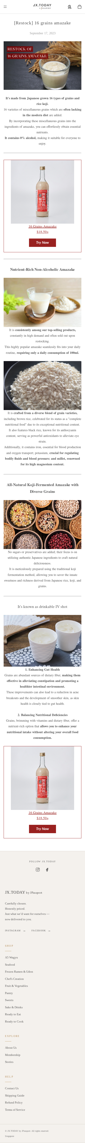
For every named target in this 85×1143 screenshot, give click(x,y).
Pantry (9, 993)
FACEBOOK (41, 930)
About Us (11, 1047)
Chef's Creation (14, 979)
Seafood (10, 964)
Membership (12, 1055)
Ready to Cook (14, 1021)
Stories (9, 1062)
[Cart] (80, 7)
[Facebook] (47, 869)
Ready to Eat (13, 1014)
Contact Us (12, 1088)
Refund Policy (14, 1102)
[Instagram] (38, 869)
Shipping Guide (14, 1095)
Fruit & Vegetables (16, 986)
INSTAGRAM (15, 930)
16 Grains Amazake (43, 226)
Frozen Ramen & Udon (19, 971)
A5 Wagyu (11, 957)
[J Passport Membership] (70, 7)
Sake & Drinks (14, 1007)
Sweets (9, 1000)
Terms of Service (15, 1109)
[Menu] (5, 7)
